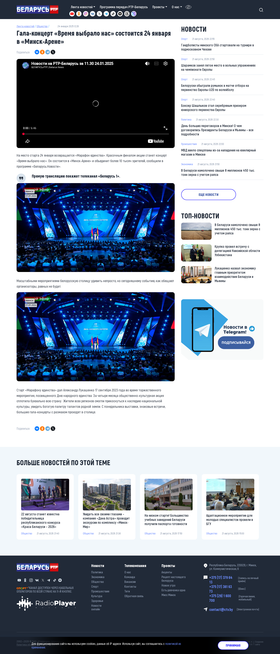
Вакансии (130, 581)
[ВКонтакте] (37, 52)
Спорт (184, 38)
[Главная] (39, 9)
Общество (42, 26)
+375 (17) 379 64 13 (234, 579)
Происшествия (189, 144)
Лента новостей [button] (82, 7)
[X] (53, 52)
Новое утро (168, 585)
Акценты (167, 572)
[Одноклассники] (42, 52)
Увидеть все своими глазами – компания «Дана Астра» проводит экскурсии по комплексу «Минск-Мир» (106, 520)
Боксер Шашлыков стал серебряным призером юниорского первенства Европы (213, 107)
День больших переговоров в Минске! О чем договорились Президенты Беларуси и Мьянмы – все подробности (217, 130)
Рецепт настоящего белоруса (174, 578)
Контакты (130, 586)
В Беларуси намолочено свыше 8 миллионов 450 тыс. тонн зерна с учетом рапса (218, 172)
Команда (129, 577)
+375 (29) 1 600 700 (232, 598)
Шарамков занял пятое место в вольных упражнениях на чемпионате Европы (218, 67)
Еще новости (208, 194)
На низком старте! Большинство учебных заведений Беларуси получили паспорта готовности (167, 519)
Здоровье (97, 601)
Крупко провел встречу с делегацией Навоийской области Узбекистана (237, 250)
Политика (186, 119)
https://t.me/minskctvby (197, 302)
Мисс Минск (169, 595)
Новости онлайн (96, 607)
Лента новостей (25, 26)
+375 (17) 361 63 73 (227, 588)
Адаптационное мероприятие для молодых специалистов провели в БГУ (229, 519)
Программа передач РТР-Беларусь (124, 7)
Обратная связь (133, 596)
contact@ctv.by (234, 609)
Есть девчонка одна (173, 590)
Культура (96, 596)
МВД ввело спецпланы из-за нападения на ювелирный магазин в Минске (218, 152)
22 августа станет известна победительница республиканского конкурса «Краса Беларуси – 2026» (40, 520)
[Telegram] (47, 52)
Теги (127, 591)
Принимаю (233, 645)
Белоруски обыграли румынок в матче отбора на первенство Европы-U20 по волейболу (215, 87)
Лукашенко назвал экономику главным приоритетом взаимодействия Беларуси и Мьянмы (235, 274)
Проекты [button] (158, 7)
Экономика (187, 164)
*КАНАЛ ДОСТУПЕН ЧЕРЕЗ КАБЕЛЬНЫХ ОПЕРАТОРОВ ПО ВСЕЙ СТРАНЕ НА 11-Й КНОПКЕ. (45, 589)
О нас (127, 572)
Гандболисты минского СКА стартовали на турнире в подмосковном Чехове (217, 47)
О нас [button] (175, 7)
